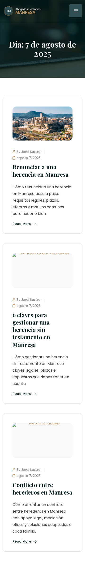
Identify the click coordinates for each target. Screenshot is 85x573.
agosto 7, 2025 (29, 157)
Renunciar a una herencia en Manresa (40, 170)
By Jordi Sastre (28, 151)
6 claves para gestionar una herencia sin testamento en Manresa (31, 329)
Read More (22, 224)
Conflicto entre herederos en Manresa (42, 488)
